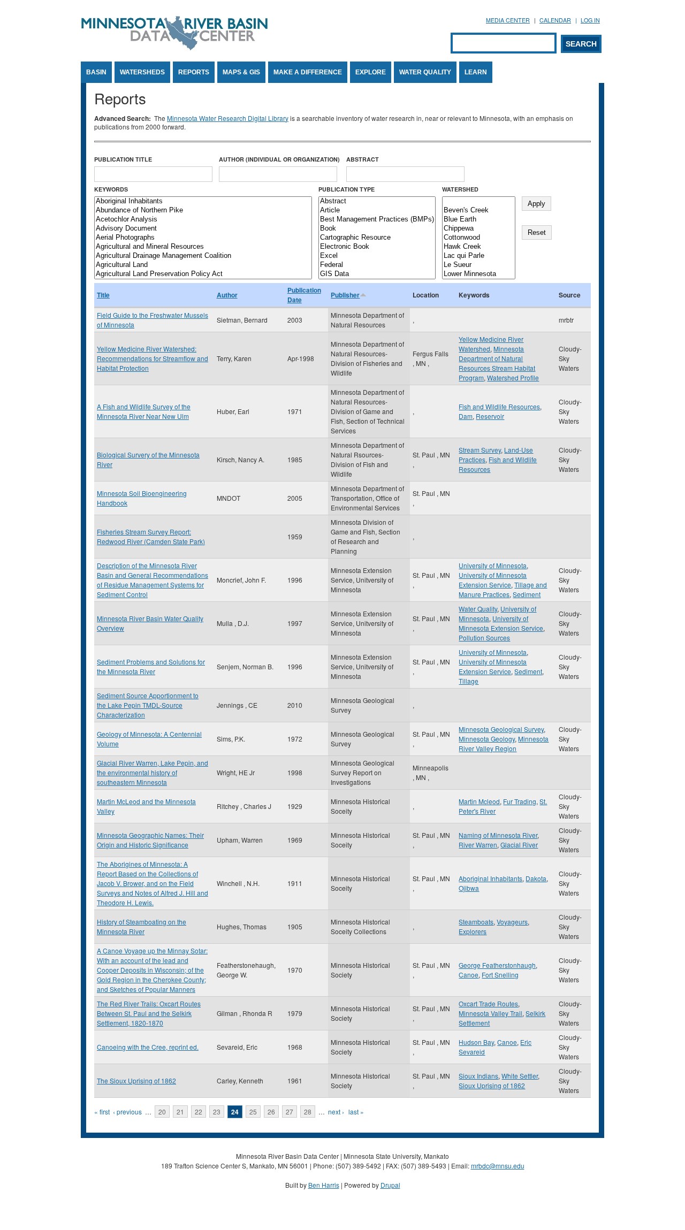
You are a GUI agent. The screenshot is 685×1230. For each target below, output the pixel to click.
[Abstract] (377, 201)
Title (103, 295)
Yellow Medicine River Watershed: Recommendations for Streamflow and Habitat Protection (152, 358)
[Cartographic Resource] (377, 237)
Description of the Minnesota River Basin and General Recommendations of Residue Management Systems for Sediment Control (152, 580)
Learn (476, 72)
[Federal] (377, 265)
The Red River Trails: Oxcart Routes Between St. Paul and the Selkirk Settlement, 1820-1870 (149, 1013)
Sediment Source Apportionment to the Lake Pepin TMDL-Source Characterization (148, 705)
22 (198, 1111)
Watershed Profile (513, 377)
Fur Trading (519, 801)
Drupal (390, 1184)
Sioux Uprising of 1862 (492, 1085)
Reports (193, 72)
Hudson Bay (476, 1041)
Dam (466, 416)
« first (102, 1111)
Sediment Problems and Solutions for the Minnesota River (151, 666)
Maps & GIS (241, 72)
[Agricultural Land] (203, 265)
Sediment (527, 594)
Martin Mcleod (479, 801)
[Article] (377, 210)
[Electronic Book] (377, 246)
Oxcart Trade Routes (488, 1003)
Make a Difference (307, 72)
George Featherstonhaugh (497, 964)
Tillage (468, 680)
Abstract (362, 159)
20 (162, 1111)
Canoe (468, 974)
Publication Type (346, 189)
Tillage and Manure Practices (503, 589)
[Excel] (377, 256)
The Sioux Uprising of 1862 (136, 1080)
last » (356, 1111)
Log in (590, 20)
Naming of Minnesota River (498, 834)
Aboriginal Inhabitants (490, 878)
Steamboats (476, 921)
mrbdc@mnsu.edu (497, 1165)
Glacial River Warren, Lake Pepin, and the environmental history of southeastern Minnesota (152, 772)
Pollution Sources (484, 637)
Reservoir (490, 416)
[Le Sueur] (479, 265)
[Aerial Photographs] (203, 237)
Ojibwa (469, 887)
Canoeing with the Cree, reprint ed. (148, 1046)
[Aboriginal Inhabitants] (203, 201)
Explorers (472, 931)
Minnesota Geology (487, 738)
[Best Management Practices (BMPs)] (377, 219)
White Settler (519, 1075)
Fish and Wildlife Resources (499, 406)
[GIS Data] (377, 274)
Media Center (508, 20)
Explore (370, 72)
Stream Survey (480, 449)
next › (336, 1111)
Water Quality (425, 72)
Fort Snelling (500, 974)
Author (227, 295)
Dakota (536, 878)
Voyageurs (512, 921)
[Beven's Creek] (479, 210)
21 (180, 1111)
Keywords (111, 189)
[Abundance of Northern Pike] (203, 210)
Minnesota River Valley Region (504, 743)
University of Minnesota (493, 565)
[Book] (377, 228)
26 (271, 1111)
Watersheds (142, 72)
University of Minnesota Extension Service (493, 579)
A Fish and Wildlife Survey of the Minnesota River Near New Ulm (144, 411)
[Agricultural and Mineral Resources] (203, 246)
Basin (96, 72)
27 (289, 1111)
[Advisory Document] (203, 228)
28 (307, 1111)
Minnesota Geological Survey (501, 729)
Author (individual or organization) (279, 159)
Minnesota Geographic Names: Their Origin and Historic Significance (150, 839)
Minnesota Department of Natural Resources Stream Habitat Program (497, 363)
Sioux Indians (478, 1075)
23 (216, 1111)
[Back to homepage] (174, 47)
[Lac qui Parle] (479, 256)
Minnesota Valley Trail (490, 1013)
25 (253, 1111)
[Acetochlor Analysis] (203, 219)
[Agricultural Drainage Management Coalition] (203, 256)
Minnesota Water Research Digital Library (227, 118)
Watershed (460, 189)
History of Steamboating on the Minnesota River (141, 926)
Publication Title (123, 159)
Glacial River (519, 844)
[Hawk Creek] (479, 246)
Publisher (345, 295)
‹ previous (127, 1111)
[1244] (479, 201)
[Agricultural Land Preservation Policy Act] (203, 274)
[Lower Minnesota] (479, 274)
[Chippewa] (479, 228)
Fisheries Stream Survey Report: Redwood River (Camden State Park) (151, 536)
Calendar (555, 20)
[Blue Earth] (479, 219)
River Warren (478, 844)
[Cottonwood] (479, 237)
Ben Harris (323, 1184)
